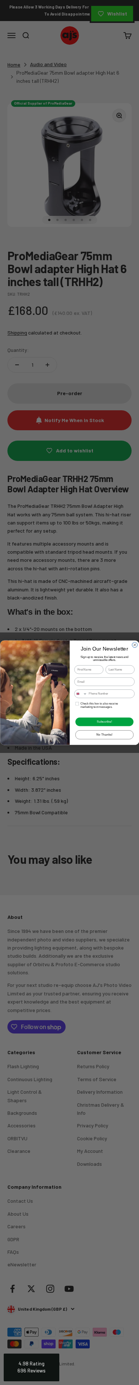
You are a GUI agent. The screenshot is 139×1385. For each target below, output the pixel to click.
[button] (31, 1367)
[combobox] (80, 693)
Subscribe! (104, 721)
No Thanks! (104, 734)
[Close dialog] (134, 644)
